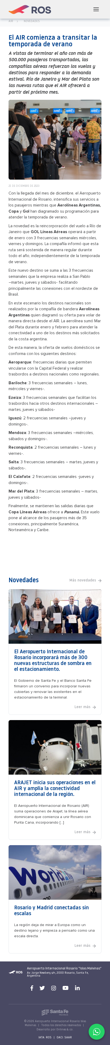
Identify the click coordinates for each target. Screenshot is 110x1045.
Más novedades (82, 581)
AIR (11, 21)
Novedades (32, 21)
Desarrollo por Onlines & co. (55, 1029)
